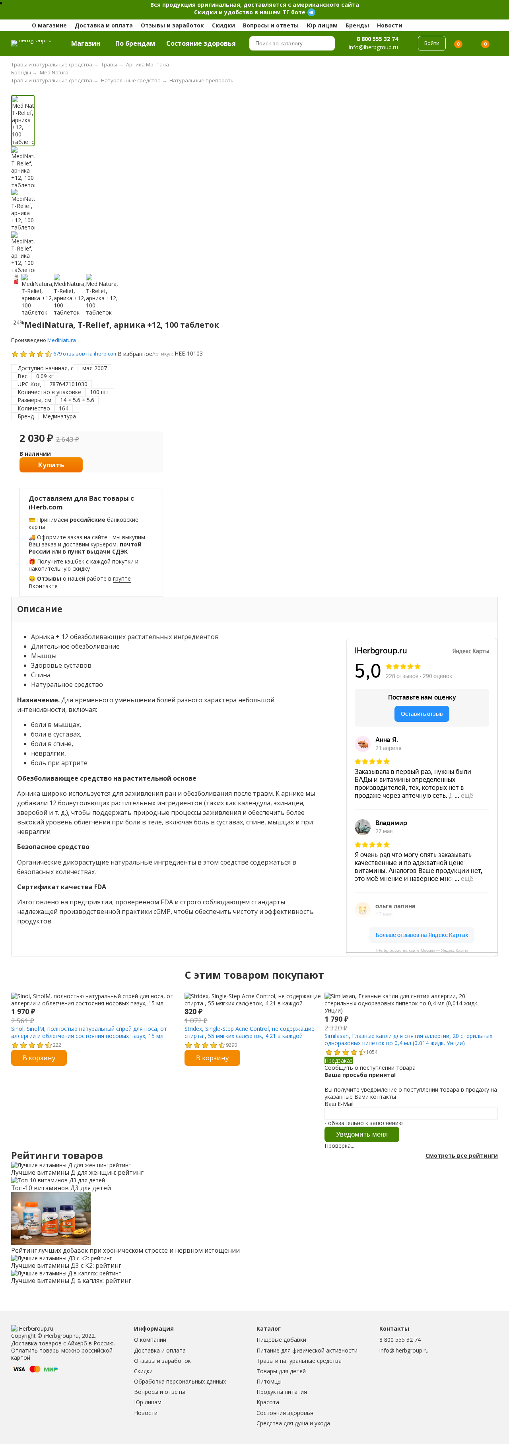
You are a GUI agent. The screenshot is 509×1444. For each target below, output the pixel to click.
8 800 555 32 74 (377, 38)
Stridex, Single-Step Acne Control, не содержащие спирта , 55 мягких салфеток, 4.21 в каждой (250, 1032)
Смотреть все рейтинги (461, 1155)
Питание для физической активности (306, 1350)
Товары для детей (281, 1371)
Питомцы (269, 1381)
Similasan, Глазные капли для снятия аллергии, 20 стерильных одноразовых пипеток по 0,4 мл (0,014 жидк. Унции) (408, 1039)
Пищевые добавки (281, 1339)
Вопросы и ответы (271, 25)
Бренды (357, 25)
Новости (389, 25)
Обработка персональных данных (180, 1381)
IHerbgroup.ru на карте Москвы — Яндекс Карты (422, 950)
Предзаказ (338, 1060)
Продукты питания (281, 1391)
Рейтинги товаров (57, 1155)
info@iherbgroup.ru (404, 1350)
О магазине (49, 25)
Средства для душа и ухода (293, 1423)
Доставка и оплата (104, 25)
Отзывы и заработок (172, 25)
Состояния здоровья (284, 1413)
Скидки (223, 25)
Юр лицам (322, 25)
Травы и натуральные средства (299, 1360)
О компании (150, 1339)
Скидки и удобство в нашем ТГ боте (249, 12)
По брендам (135, 43)
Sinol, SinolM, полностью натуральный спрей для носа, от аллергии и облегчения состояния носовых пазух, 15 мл (89, 1032)
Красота (267, 1402)
